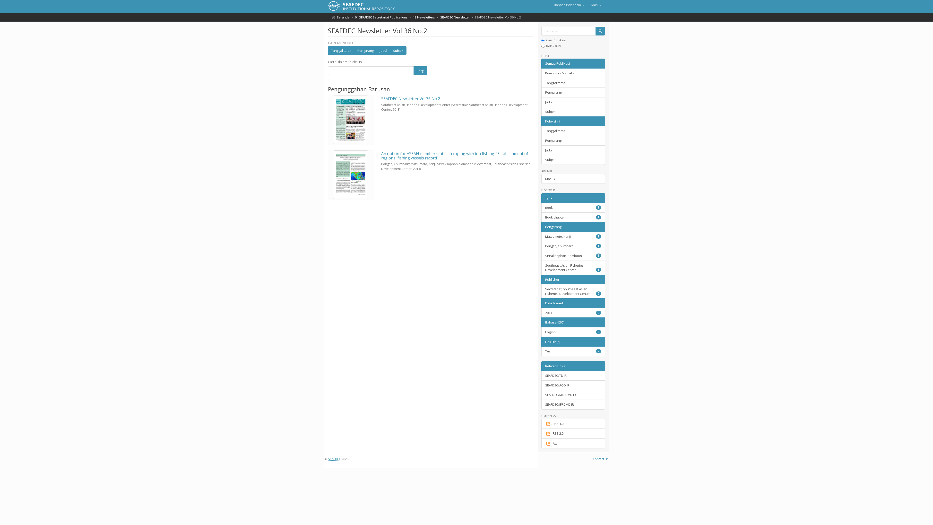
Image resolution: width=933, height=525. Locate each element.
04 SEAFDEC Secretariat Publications (381, 17)
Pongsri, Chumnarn (572, 246)
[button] (569, 5)
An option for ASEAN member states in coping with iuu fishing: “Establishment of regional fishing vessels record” (454, 156)
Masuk (550, 179)
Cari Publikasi (556, 40)
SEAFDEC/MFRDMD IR (560, 395)
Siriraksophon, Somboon (572, 256)
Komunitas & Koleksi (560, 73)
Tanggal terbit (341, 50)
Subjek (398, 50)
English (572, 332)
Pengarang (365, 50)
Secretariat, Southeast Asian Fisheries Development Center (572, 291)
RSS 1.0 (558, 423)
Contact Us (601, 459)
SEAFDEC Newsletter (455, 17)
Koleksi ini (553, 46)
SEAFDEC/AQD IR (557, 385)
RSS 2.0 (558, 433)
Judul (383, 50)
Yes (572, 351)
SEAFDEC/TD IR (556, 375)
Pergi (420, 71)
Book (572, 207)
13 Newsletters (424, 17)
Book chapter (572, 217)
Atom (556, 443)
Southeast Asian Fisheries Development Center (572, 267)
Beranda (343, 17)
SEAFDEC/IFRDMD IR (559, 404)
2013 (572, 313)
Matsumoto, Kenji (572, 236)
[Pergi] (600, 31)
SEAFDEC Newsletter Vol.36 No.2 (410, 98)
